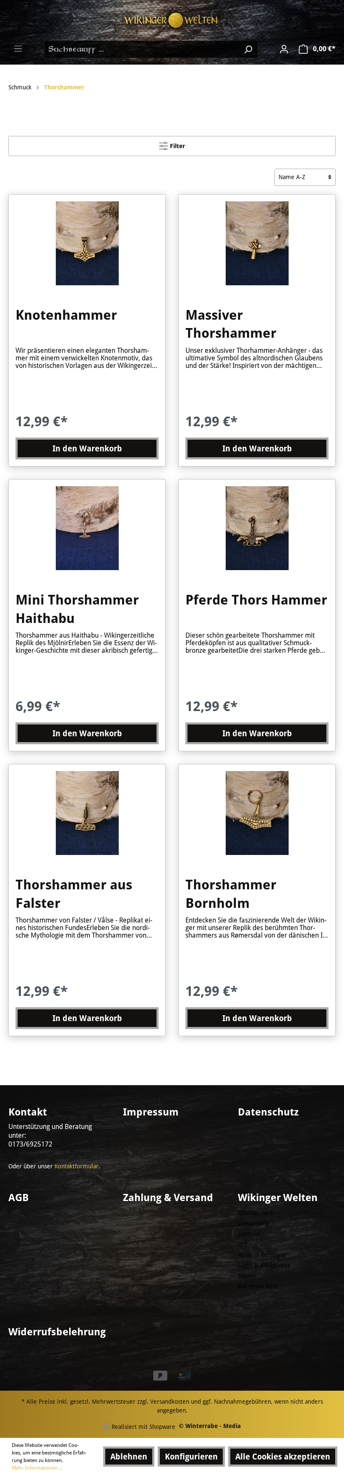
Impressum (151, 1112)
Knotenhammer (66, 315)
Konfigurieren (191, 1456)
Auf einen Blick (258, 1286)
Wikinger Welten (278, 1198)
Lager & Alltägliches (264, 1265)
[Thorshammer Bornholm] (256, 813)
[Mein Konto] (284, 49)
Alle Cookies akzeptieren (282, 1456)
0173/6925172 (30, 1144)
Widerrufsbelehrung (57, 1332)
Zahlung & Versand (168, 1198)
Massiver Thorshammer (230, 324)
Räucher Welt (255, 1212)
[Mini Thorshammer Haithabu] (87, 528)
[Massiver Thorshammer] (256, 243)
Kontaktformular (77, 1166)
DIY (242, 1244)
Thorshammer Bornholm (230, 894)
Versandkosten (169, 1401)
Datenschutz (268, 1112)
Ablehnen (128, 1456)
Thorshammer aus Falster (74, 894)
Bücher (247, 1275)
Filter (176, 146)
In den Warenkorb (87, 448)
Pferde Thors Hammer (256, 600)
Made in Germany (262, 1254)
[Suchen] (248, 49)
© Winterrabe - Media (210, 1426)
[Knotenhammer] (87, 243)
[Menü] (18, 49)
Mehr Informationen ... (37, 1468)
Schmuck (249, 1233)
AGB (18, 1198)
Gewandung (253, 1223)
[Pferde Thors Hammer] (256, 528)
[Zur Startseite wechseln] (172, 20)
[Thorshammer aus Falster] (87, 813)
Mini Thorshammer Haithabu (77, 609)
